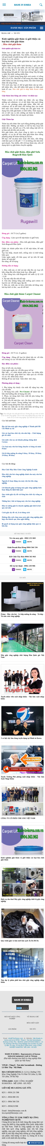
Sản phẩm (12, 1029)
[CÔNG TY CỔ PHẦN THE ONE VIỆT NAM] (22, 801)
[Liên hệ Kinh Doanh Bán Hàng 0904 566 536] (16, 551)
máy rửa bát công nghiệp (11, 23)
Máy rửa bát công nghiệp (12, 1017)
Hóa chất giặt (7, 414)
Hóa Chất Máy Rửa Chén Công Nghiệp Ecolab (19, 470)
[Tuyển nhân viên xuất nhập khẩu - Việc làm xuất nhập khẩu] (22, 679)
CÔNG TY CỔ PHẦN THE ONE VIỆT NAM (18, 818)
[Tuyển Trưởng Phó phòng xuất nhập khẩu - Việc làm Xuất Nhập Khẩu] (22, 760)
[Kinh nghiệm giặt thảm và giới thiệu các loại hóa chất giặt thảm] (22, 840)
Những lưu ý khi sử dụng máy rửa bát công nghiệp (21, 501)
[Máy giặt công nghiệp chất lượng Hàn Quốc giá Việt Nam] (22, 638)
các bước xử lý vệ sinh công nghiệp (25, 416)
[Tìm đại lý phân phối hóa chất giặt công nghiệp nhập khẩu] (22, 962)
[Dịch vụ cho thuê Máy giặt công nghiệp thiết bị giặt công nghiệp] (22, 882)
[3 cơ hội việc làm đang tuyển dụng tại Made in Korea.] (22, 720)
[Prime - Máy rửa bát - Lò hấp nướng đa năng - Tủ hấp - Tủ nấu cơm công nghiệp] (22, 597)
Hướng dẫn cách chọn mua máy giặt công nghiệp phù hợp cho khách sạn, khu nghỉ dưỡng (22, 518)
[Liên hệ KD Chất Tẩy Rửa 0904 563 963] (16, 560)
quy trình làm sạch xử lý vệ (35, 417)
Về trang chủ (33, 1017)
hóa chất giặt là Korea (18, 414)
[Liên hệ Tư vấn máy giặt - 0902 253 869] (16, 542)
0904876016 (36, 1143)
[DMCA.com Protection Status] (22, 1007)
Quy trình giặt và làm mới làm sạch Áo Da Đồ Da (20, 941)
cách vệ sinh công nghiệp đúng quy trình (29, 415)
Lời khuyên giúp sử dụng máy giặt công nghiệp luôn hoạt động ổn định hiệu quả (22, 489)
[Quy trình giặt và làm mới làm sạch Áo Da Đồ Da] (22, 923)
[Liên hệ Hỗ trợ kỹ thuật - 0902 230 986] (16, 569)
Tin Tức (33, 1029)
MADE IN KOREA (22, 5)
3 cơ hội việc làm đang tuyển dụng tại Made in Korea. (21, 738)
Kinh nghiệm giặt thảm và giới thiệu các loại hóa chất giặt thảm (21, 40)
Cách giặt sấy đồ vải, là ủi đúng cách (16, 512)
